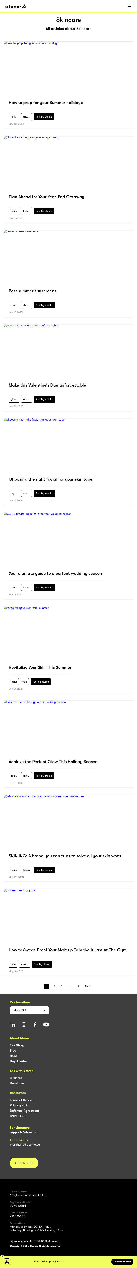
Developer (17, 1083)
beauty (15, 210)
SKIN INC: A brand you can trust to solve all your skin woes (65, 855)
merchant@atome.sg (25, 1144)
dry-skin (15, 493)
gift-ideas (15, 399)
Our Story (17, 1045)
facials (26, 493)
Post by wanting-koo (45, 305)
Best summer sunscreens (32, 290)
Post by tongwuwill (45, 869)
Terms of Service (21, 1100)
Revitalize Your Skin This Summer (40, 667)
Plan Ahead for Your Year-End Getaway (46, 196)
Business (16, 1078)
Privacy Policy (20, 1105)
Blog (13, 1050)
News (13, 1056)
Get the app (24, 1163)
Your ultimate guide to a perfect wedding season (55, 573)
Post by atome (44, 116)
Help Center (18, 1061)
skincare (27, 775)
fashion (27, 587)
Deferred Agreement (24, 1111)
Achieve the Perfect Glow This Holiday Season (53, 761)
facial (14, 681)
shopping (27, 116)
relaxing (27, 399)
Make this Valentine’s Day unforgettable (47, 385)
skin (24, 681)
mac (13, 964)
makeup (25, 964)
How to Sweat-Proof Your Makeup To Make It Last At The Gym (68, 949)
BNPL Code (18, 1116)
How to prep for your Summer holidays (46, 102)
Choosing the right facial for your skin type (50, 479)
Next (88, 986)
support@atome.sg (24, 1132)
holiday (15, 116)
